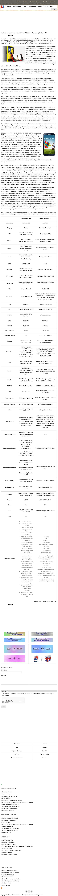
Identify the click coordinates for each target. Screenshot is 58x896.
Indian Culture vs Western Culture (11, 879)
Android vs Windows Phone (9, 830)
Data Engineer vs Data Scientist (10, 804)
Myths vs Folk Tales (7, 840)
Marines (44, 758)
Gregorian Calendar (16, 751)
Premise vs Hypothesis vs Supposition (12, 800)
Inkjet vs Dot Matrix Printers (9, 854)
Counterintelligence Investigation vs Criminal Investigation (17, 802)
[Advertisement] (29, 21)
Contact (45, 1)
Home (18, 1)
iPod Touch (17, 754)
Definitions (17, 743)
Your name (4, 670)
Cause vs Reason (7, 792)
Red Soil (44, 751)
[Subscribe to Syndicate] (1, 888)
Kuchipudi (44, 747)
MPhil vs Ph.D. (6, 885)
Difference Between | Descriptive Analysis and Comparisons (29, 6)
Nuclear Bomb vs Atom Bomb (10, 818)
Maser (44, 743)
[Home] (2, 6)
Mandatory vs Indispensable (9, 808)
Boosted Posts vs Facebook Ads (11, 806)
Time (16, 747)
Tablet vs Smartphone (8, 874)
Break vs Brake (6, 798)
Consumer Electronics (17, 758)
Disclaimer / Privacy (35, 1)
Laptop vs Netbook (7, 852)
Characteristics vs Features (9, 796)
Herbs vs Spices (6, 794)
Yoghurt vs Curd (6, 832)
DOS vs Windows (7, 848)
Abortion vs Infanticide (8, 810)
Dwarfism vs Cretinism (8, 842)
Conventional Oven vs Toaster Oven (12, 850)
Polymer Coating (44, 754)
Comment (4, 675)
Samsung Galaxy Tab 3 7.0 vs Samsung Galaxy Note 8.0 (17, 846)
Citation (25, 1)
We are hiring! (53, 1)
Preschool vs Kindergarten (9, 820)
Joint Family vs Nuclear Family (10, 881)
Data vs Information (7, 826)
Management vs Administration (10, 828)
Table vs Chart (6, 822)
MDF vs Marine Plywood (8, 844)
